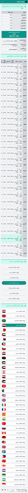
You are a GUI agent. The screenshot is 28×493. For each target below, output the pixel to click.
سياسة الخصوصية (12, 490)
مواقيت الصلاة (21, 491)
